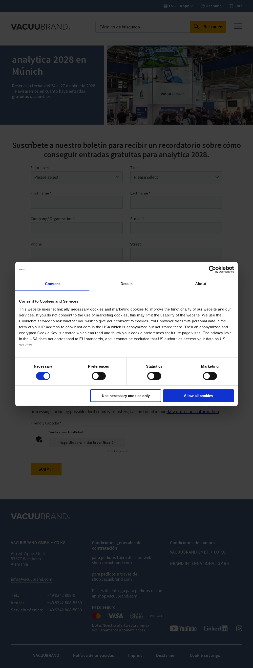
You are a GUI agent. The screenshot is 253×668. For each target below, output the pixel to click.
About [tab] (200, 284)
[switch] (99, 376)
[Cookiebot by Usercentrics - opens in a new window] (212, 269)
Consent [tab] (52, 284)
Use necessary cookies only (126, 396)
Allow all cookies (198, 396)
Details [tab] (127, 284)
